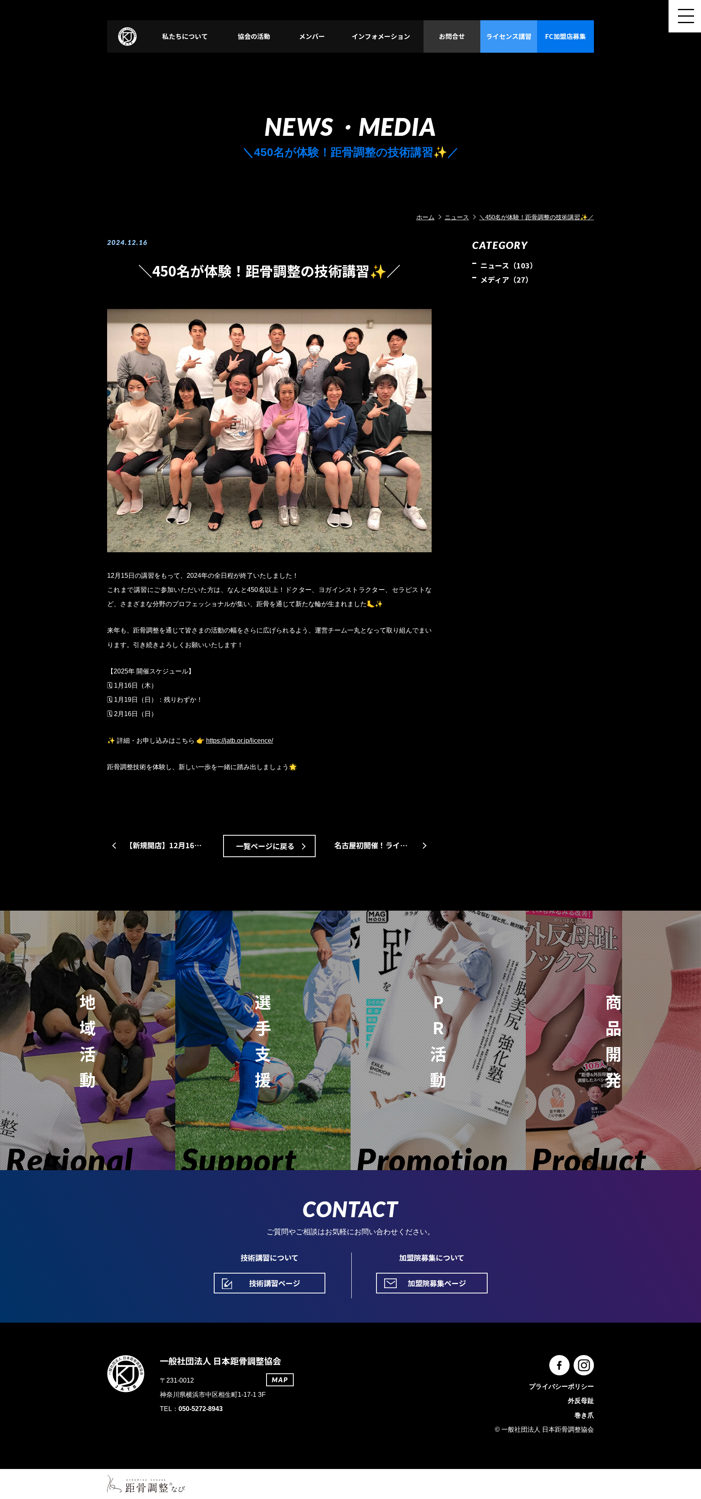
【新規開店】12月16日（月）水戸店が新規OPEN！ (167, 845)
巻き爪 (584, 1415)
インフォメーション (381, 36)
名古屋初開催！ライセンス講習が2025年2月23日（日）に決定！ (383, 845)
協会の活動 (254, 36)
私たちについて (185, 36)
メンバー (312, 36)
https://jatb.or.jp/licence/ (239, 740)
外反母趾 (581, 1400)
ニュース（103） (508, 265)
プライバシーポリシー (561, 1386)
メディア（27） (506, 279)
